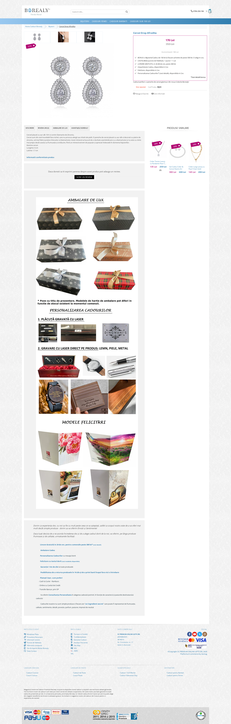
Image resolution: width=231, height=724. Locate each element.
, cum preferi (51, 578)
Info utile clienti (31, 629)
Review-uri (43, 128)
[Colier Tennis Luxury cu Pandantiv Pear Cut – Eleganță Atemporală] (158, 149)
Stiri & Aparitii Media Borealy (38, 648)
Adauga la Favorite (142, 94)
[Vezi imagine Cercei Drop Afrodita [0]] (37, 37)
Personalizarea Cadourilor (51, 556)
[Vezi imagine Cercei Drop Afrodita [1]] (63, 37)
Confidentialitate (79, 637)
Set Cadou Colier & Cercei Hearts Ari (176, 168)
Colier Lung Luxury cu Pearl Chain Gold (197, 168)
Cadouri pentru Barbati (175, 673)
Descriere (30, 128)
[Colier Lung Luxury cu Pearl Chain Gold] (197, 152)
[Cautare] (126, 12)
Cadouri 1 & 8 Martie (127, 673)
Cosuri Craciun (31, 675)
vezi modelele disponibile (70, 561)
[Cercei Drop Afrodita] (76, 80)
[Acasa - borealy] (37, 11)
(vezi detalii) (97, 545)
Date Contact (32, 651)
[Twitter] (199, 634)
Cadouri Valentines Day (128, 675)
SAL (72, 654)
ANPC (75, 651)
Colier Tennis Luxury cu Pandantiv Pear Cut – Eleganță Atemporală (158, 162)
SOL (75, 648)
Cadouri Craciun (32, 673)
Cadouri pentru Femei (174, 675)
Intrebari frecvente (80, 642)
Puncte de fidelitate (34, 642)
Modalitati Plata (33, 634)
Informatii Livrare (33, 640)
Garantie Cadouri (80, 640)
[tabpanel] (76, 80)
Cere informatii (159, 94)
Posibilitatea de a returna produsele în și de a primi (79, 572)
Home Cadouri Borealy (34, 26)
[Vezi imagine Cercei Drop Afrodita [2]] (90, 37)
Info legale (76, 629)
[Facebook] (189, 634)
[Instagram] (204, 634)
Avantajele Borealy (79, 128)
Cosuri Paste (77, 675)
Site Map (76, 645)
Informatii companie (34, 645)
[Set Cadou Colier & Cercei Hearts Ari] (177, 152)
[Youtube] (194, 634)
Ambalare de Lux (60, 128)
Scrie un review (84, 177)
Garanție (49, 567)
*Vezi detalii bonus (198, 77)
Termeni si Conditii (80, 634)
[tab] (30, 128)
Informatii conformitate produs (40, 157)
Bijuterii (52, 26)
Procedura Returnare (35, 637)
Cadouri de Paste (79, 673)
